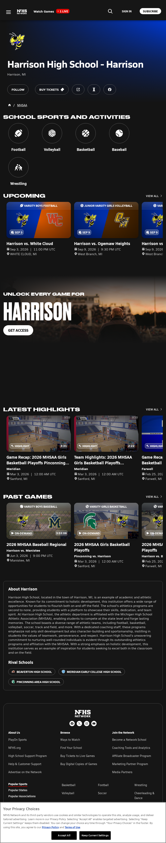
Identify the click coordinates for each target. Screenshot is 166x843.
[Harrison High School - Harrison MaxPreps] (94, 89)
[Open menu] (8, 12)
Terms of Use (72, 827)
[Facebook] (72, 723)
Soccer (102, 793)
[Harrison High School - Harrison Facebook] (109, 89)
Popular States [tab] (17, 790)
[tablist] (28, 789)
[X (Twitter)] (79, 723)
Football (103, 785)
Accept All (64, 835)
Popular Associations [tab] (22, 796)
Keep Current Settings (95, 835)
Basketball (69, 785)
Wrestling (140, 785)
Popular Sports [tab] (17, 783)
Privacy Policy (50, 827)
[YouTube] (94, 723)
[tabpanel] (110, 795)
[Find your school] (110, 11)
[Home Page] (9, 105)
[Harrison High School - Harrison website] (78, 89)
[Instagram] (86, 723)
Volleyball (68, 793)
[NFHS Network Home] (22, 12)
